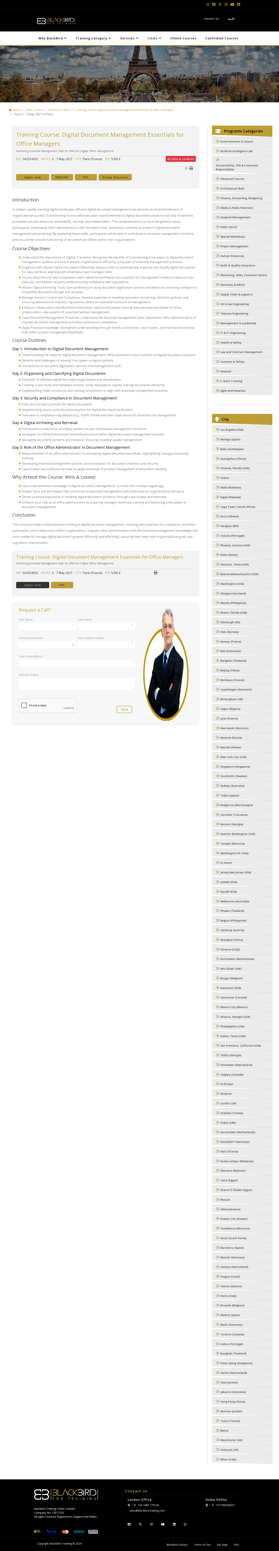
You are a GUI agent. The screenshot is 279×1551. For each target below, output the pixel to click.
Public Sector (228, 227)
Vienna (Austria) (231, 1286)
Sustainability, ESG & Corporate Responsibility (237, 167)
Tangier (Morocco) (232, 843)
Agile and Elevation (233, 390)
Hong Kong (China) (232, 1402)
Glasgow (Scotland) (233, 593)
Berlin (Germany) (231, 1324)
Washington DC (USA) (234, 853)
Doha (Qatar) (229, 555)
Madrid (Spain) (230, 1315)
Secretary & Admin (232, 285)
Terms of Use (202, 1544)
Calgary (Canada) (231, 1074)
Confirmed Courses (222, 38)
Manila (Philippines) (233, 603)
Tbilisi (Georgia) (230, 1055)
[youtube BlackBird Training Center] (163, 1524)
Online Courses (183, 38)
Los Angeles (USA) (231, 430)
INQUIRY (62, 177)
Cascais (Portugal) (232, 535)
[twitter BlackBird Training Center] (140, 1524)
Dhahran (226, 1094)
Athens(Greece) (230, 1209)
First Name (26, 619)
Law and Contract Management (241, 352)
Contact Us (211, 18)
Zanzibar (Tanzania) (233, 815)
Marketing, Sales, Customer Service (243, 275)
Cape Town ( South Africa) (237, 507)
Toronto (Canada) (232, 1334)
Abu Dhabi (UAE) (231, 968)
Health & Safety (231, 342)
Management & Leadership (238, 323)
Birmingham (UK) (231, 699)
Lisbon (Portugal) (231, 1344)
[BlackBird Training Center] (56, 20)
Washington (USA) (232, 584)
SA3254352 (30, 159)
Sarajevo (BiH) (229, 526)
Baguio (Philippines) (233, 920)
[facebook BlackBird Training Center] (129, 1524)
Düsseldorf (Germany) (234, 1142)
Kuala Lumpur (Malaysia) (236, 1161)
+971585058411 (225, 1505)
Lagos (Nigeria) (230, 709)
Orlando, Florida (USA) (234, 468)
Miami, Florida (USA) (233, 613)
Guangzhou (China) (233, 458)
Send (124, 709)
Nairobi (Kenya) (230, 747)
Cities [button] (153, 38)
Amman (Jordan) (231, 1411)
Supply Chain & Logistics (236, 294)
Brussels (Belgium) (232, 1305)
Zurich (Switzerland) (233, 1373)
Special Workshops (232, 236)
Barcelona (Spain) (232, 1248)
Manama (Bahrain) (232, 1171)
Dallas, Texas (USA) (233, 1036)
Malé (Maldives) (230, 487)
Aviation (225, 371)
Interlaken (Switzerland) (236, 1065)
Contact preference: (31, 638)
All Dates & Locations (180, 159)
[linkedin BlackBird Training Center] (174, 1524)
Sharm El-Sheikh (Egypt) (236, 1190)
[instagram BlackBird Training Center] (151, 1524)
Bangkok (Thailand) (233, 660)
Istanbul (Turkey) (231, 1113)
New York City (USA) (233, 757)
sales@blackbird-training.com (147, 1510)
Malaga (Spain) (230, 439)
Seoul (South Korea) (233, 1238)
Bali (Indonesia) (230, 651)
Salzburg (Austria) (232, 930)
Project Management (234, 246)
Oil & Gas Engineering (234, 304)
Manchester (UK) (231, 1440)
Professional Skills (232, 188)
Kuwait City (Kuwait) (233, 1219)
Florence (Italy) (230, 949)
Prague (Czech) (230, 1276)
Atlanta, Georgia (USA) (235, 1017)
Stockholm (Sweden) (233, 776)
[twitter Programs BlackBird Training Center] (220, 4)
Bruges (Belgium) (231, 978)
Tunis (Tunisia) (230, 1421)
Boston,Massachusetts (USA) (239, 574)
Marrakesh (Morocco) (234, 728)
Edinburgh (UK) (230, 622)
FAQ (236, 1544)
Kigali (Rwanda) (230, 497)
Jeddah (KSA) (228, 882)
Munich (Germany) (232, 1257)
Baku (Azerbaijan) (232, 449)
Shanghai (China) (231, 940)
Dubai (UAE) (228, 1122)
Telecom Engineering (234, 314)
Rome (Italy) (228, 1296)
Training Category (92, 38)
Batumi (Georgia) (231, 824)
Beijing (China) (229, 670)
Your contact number (91, 638)
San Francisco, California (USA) (240, 1046)
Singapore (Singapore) (235, 766)
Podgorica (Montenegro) (236, 805)
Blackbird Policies (177, 1544)
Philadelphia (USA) (232, 1026)
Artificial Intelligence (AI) (236, 151)
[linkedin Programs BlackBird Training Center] (238, 4)
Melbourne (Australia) (234, 901)
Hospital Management (235, 217)
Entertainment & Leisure (236, 141)
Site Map (222, 1544)
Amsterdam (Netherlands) (237, 1132)
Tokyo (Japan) (229, 795)
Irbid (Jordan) (229, 1382)
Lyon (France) (229, 718)
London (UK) (228, 1103)
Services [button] (128, 38)
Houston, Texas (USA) (234, 564)
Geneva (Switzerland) (234, 1267)
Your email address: (31, 656)
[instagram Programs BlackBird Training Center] (227, 4)
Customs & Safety (232, 362)
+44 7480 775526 (148, 1505)
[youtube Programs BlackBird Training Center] (232, 4)
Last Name (84, 619)
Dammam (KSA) (230, 988)
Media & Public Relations (236, 208)
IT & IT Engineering (233, 333)
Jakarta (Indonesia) (233, 1392)
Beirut (224, 1430)
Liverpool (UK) (229, 1450)
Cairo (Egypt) (229, 1180)
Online (224, 478)
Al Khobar (226, 1084)
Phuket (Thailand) (232, 911)
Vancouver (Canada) (233, 997)
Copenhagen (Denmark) (236, 689)
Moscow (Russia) (231, 738)
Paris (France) (229, 1151)
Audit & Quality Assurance (237, 265)
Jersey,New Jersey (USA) (235, 872)
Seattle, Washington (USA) (237, 834)
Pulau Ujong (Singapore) (236, 1363)
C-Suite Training (231, 381)
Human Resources (232, 256)
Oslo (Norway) (229, 632)
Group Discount (115, 177)
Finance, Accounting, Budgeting (241, 198)
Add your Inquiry (29, 674)
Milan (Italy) (228, 1459)
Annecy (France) (230, 641)
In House (226, 863)
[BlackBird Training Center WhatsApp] (208, 4)
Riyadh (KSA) (228, 891)
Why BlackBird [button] (51, 38)
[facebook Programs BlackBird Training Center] (214, 4)
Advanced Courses (232, 179)
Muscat (225, 1199)
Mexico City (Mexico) (233, 1007)
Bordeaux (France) (232, 680)
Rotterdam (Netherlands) (237, 959)
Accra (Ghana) (229, 516)
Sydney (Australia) (232, 786)
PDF (86, 177)
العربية (231, 18)
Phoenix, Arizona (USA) (235, 545)
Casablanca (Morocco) (235, 1228)
